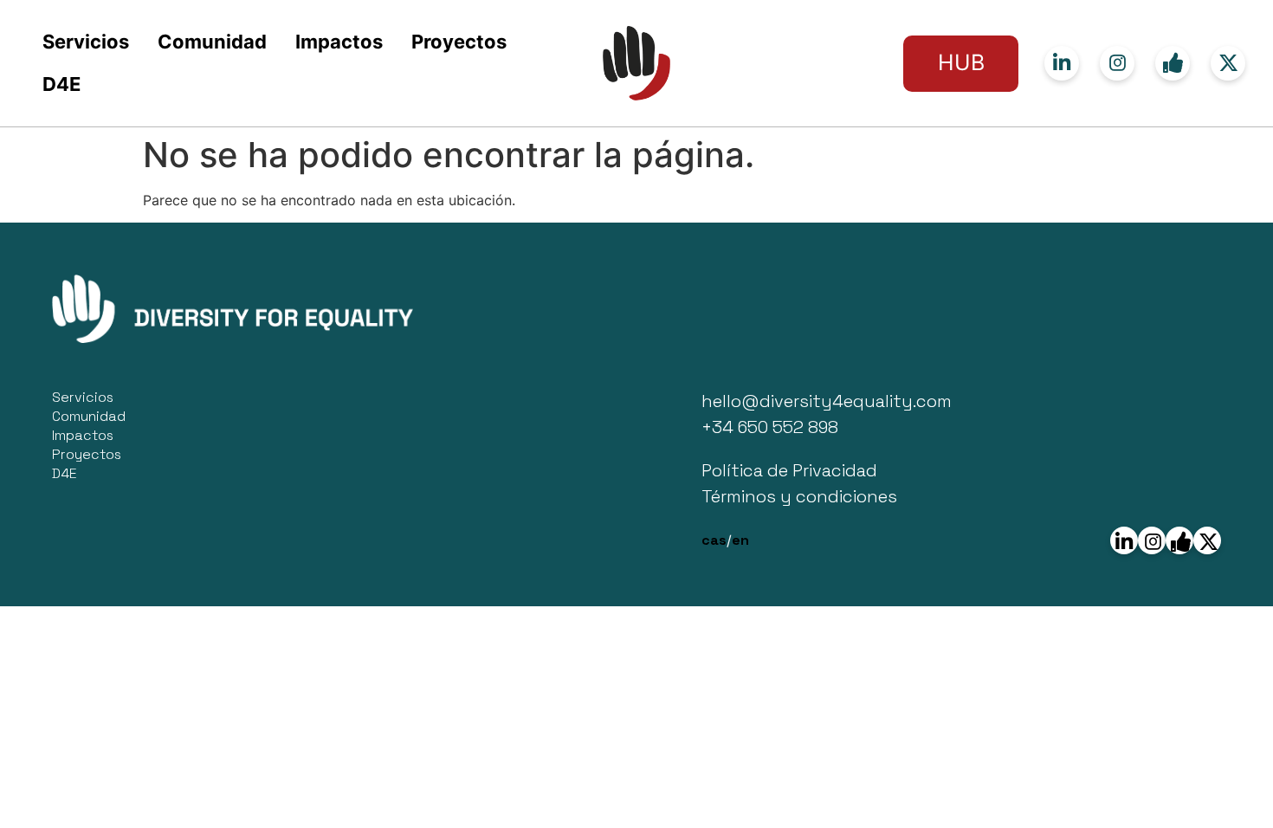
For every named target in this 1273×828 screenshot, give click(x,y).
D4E (61, 84)
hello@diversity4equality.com (826, 401)
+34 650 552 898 (769, 427)
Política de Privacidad (789, 470)
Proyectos (459, 41)
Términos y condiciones (799, 496)
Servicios (85, 41)
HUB (961, 62)
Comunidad (212, 41)
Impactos (339, 41)
